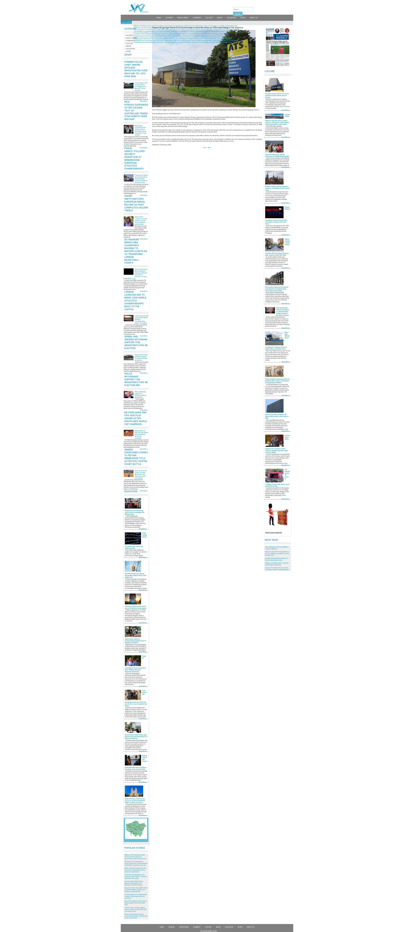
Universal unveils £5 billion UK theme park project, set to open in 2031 (277, 416)
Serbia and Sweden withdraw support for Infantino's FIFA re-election (136, 342)
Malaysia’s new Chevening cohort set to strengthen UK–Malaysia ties (135, 512)
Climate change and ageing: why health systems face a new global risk (135, 575)
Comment (197, 18)
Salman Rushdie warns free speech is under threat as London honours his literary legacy (282, 311)
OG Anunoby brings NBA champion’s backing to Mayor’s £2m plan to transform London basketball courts (135, 251)
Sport (242, 18)
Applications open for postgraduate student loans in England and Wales (135, 641)
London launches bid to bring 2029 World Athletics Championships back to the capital (135, 300)
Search (237, 14)
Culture (209, 18)
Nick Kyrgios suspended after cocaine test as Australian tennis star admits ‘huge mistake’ (140, 130)
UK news (169, 18)
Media (219, 18)
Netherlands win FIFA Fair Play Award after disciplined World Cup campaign (135, 418)
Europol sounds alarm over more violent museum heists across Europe (277, 95)
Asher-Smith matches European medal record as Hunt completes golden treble (136, 203)
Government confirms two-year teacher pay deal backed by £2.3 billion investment (136, 736)
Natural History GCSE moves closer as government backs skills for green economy (135, 800)
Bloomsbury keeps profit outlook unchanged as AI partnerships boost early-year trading (276, 289)
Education (231, 18)
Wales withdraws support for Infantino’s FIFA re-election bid (136, 379)
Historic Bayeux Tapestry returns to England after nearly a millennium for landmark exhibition (277, 381)
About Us (254, 18)
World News (182, 18)
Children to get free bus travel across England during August (135, 607)
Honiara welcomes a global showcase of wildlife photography (277, 155)
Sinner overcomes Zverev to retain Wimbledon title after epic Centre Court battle (136, 456)
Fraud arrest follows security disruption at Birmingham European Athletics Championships (134, 158)
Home (158, 18)
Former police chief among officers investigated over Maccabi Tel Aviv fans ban (135, 69)
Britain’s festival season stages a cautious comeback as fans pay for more (277, 188)
